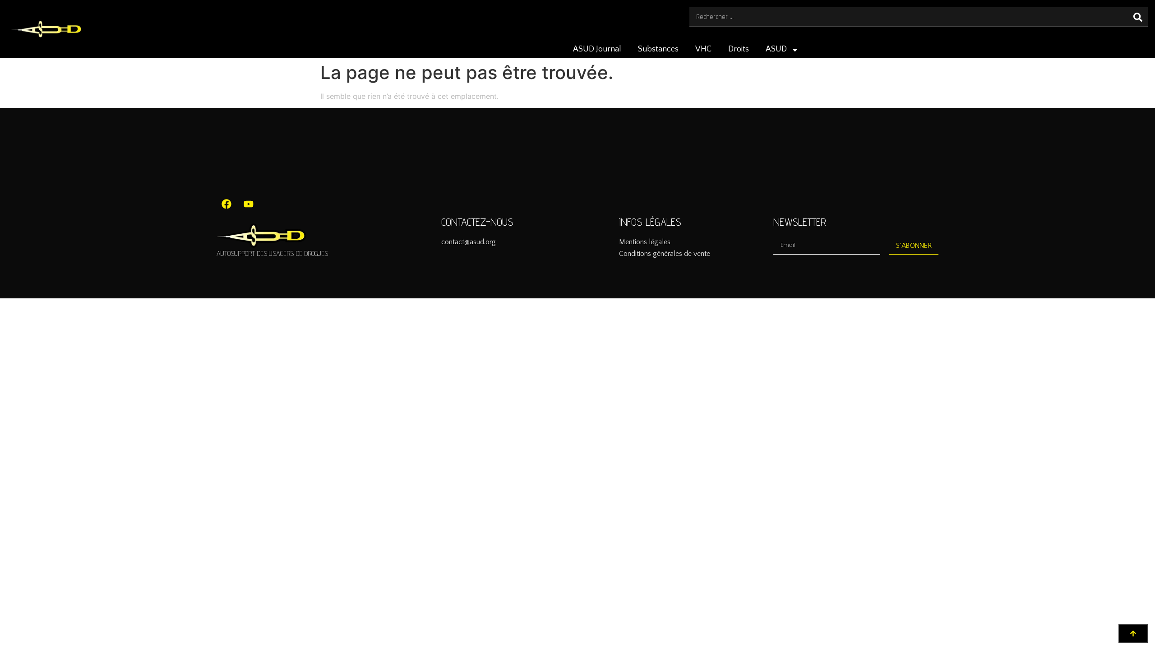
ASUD (776, 49)
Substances (658, 49)
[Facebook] (226, 204)
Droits (738, 49)
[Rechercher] (1138, 17)
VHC (703, 49)
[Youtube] (249, 204)
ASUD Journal (597, 49)
